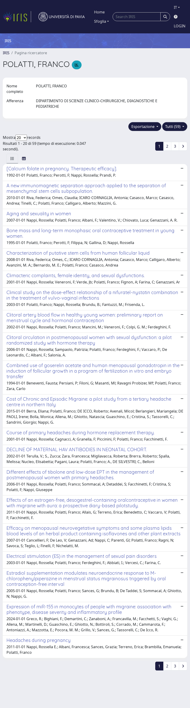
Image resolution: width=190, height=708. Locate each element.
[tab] (12, 158)
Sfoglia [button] (100, 21)
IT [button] (175, 7)
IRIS (6, 52)
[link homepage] (17, 16)
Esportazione (143, 126)
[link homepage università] (62, 16)
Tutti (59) (173, 126)
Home (99, 12)
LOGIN (179, 26)
